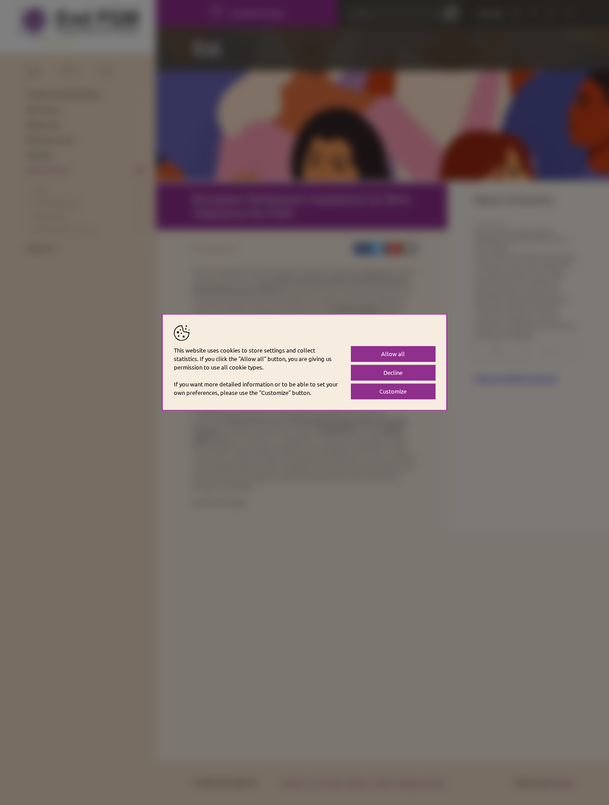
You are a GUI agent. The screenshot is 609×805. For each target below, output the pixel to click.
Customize (393, 391)
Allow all (393, 353)
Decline (393, 372)
